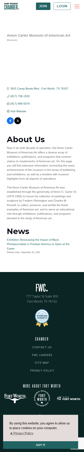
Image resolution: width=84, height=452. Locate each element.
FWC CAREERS (42, 354)
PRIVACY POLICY (42, 370)
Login (62, 6)
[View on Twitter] (17, 123)
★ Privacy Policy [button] (21, 433)
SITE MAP (42, 362)
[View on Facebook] (10, 123)
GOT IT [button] (40, 445)
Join (43, 6)
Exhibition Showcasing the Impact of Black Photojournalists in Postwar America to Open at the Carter (38, 244)
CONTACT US (42, 347)
